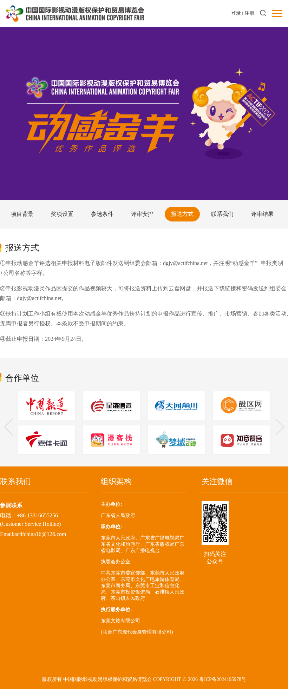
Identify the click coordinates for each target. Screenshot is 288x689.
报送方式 (182, 214)
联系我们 (222, 214)
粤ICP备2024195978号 (222, 679)
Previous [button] (12, 427)
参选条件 (102, 214)
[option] (47, 423)
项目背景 (22, 214)
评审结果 (262, 214)
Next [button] (275, 427)
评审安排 (142, 214)
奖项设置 (62, 214)
